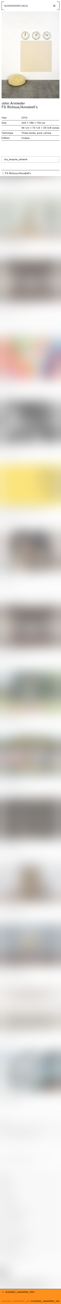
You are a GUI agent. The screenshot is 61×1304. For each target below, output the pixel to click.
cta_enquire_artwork (15, 159)
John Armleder (13, 103)
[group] (30, 55)
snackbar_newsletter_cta (45, 1301)
